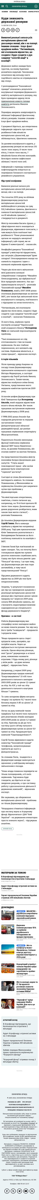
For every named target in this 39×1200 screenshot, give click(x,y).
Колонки (23, 12)
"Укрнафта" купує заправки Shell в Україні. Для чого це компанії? (25, 1003)
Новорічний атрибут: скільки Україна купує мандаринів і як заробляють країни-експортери (26, 969)
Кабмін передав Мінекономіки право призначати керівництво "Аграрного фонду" (18, 1052)
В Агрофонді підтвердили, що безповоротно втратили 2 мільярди (18, 877)
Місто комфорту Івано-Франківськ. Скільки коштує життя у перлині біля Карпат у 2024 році (26, 951)
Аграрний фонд (7, 828)
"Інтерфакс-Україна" (27, 1123)
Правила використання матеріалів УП (19, 1107)
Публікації (14, 12)
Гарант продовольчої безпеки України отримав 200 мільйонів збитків (19, 896)
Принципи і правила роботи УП (20, 1110)
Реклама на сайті (14, 1102)
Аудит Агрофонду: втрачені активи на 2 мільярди (19, 887)
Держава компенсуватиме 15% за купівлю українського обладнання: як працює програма (26, 931)
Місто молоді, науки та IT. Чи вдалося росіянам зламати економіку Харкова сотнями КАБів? (27, 987)
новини (5, 12)
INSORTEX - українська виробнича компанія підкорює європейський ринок (26, 914)
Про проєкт (26, 1102)
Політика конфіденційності (19, 1104)
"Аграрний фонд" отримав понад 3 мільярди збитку (19, 1060)
